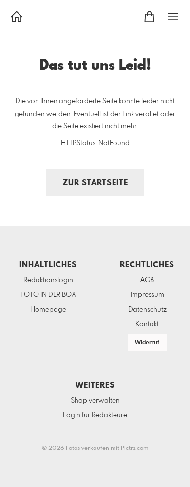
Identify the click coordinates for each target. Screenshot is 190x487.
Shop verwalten (95, 400)
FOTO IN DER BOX (48, 295)
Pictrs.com (135, 448)
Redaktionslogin (48, 280)
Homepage (48, 309)
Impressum (147, 295)
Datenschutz (147, 309)
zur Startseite (95, 183)
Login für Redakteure (95, 415)
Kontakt (147, 324)
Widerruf (147, 343)
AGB (147, 280)
